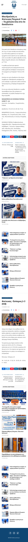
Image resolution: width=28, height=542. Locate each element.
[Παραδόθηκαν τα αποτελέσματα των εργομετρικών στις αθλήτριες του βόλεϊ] (14, 445)
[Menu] (2, 4)
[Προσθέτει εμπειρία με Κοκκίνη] (5, 287)
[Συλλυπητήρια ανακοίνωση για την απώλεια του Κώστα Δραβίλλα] (5, 257)
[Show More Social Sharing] (19, 30)
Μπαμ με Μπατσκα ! (15, 271)
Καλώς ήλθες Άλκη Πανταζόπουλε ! (12, 199)
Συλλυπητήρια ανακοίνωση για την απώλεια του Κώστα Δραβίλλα (18, 258)
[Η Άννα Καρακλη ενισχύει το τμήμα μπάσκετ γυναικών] (5, 234)
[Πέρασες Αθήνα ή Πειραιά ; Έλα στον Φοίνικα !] (5, 279)
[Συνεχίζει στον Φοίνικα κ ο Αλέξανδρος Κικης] (14, 211)
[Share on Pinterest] (16, 30)
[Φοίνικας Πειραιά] (14, 4)
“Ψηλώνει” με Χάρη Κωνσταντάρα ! (12, 178)
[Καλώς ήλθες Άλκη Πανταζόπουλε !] (14, 190)
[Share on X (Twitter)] (14, 30)
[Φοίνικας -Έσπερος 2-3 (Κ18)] (14, 319)
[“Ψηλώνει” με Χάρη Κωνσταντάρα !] (14, 168)
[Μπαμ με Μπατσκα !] (5, 272)
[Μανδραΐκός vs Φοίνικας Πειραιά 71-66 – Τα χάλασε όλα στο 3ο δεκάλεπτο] (14, 40)
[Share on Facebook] (11, 30)
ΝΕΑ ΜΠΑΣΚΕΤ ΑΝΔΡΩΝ (7, 13)
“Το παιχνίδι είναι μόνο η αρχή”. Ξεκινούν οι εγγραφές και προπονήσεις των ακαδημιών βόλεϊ (14, 408)
